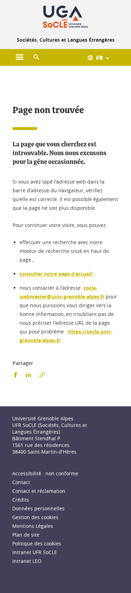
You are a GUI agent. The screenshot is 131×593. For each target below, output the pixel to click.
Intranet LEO (27, 561)
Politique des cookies (36, 543)
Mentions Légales (32, 526)
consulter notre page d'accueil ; (57, 273)
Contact (21, 482)
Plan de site (25, 534)
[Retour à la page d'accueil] (65, 17)
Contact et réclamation (38, 491)
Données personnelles (38, 508)
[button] (36, 57)
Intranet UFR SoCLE (34, 552)
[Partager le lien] (42, 375)
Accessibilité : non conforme (45, 473)
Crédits (20, 499)
